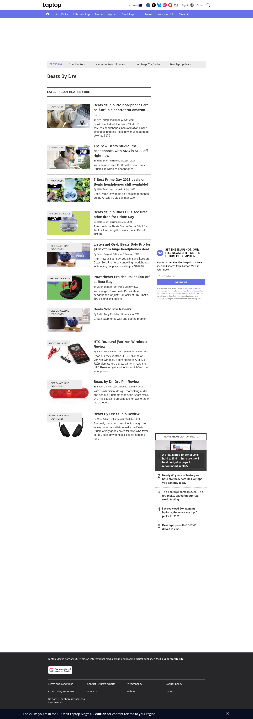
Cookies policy (174, 683)
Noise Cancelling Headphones (59, 247)
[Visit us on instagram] (165, 5)
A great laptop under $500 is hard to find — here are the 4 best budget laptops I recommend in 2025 (180, 460)
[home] (47, 14)
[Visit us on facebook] (148, 5)
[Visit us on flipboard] (170, 5)
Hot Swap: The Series (147, 64)
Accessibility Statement (61, 691)
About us (92, 691)
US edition (98, 714)
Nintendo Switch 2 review (110, 64)
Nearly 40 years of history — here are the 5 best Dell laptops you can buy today (182, 479)
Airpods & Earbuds (59, 213)
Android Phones (58, 343)
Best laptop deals (180, 64)
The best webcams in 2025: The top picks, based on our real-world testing (182, 495)
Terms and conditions (60, 683)
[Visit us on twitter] (154, 5)
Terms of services (189, 288)
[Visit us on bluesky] (159, 5)
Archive (130, 691)
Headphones (56, 106)
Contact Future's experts (101, 683)
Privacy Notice (193, 291)
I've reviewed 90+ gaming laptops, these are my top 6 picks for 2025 (179, 512)
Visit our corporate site (169, 659)
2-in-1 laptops (77, 64)
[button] (203, 5)
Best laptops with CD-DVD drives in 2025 (179, 527)
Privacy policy (134, 683)
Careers (170, 691)
